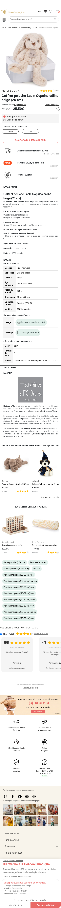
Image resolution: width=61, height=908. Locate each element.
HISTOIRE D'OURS (11, 90)
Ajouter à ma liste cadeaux (30, 139)
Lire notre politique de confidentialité (17, 877)
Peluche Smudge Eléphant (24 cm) (16, 484)
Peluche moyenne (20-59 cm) (28, 28)
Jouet (9, 28)
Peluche (14, 28)
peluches (40, 411)
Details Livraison (51, 154)
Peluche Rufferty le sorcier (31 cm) (46, 484)
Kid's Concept (8, 542)
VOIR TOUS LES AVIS (30, 688)
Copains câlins (20, 105)
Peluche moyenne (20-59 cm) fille (19, 575)
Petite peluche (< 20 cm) (14, 562)
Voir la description (52, 105)
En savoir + (54, 166)
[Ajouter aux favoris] (58, 108)
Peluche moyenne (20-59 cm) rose (19, 587)
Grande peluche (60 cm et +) (16, 568)
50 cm (30, 131)
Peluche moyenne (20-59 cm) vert (19, 606)
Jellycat (5, 481)
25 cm (10, 131)
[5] (23, 491)
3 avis (56, 90)
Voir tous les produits (50, 497)
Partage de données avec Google (18, 886)
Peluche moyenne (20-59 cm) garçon (20, 581)
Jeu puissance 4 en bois (12, 545)
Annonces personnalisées (15, 894)
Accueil (4, 28)
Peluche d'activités (38, 562)
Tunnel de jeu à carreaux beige (44, 545)
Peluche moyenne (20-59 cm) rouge (20, 612)
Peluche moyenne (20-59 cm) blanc (19, 600)
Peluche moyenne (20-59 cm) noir (19, 618)
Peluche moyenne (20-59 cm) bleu (19, 593)
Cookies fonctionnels (13, 888)
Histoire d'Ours (23, 268)
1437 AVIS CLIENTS (41, 634)
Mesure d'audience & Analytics (17, 891)
